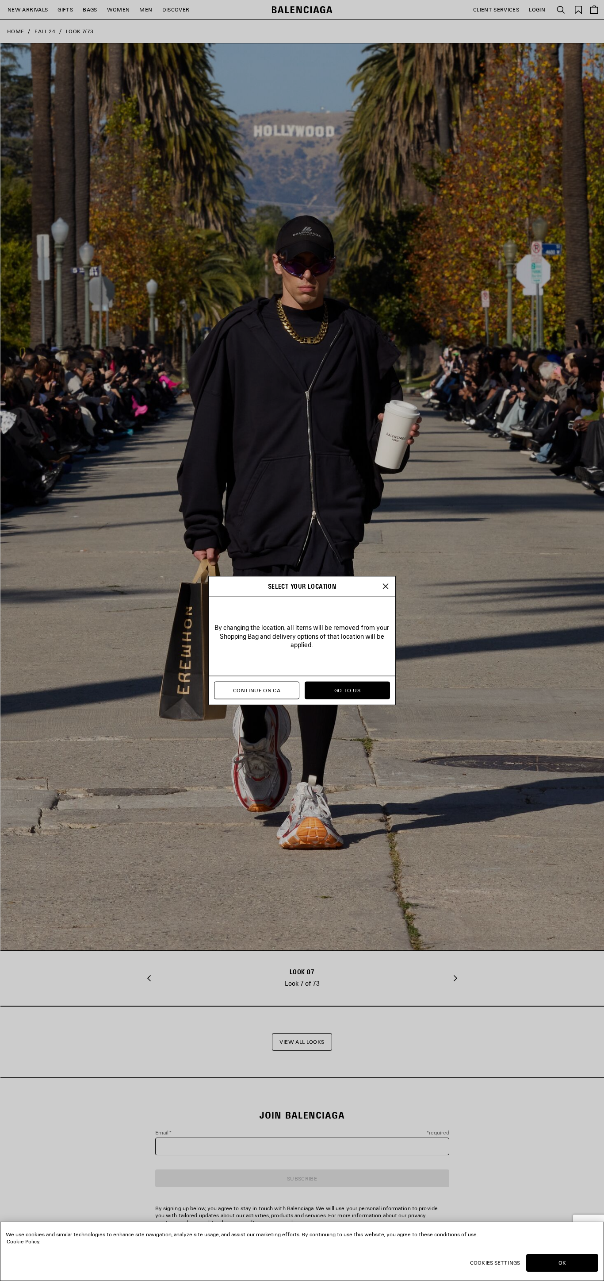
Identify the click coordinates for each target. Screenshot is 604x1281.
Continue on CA (256, 690)
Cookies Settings (495, 1262)
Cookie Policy (23, 1241)
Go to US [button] (347, 690)
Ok (562, 1262)
